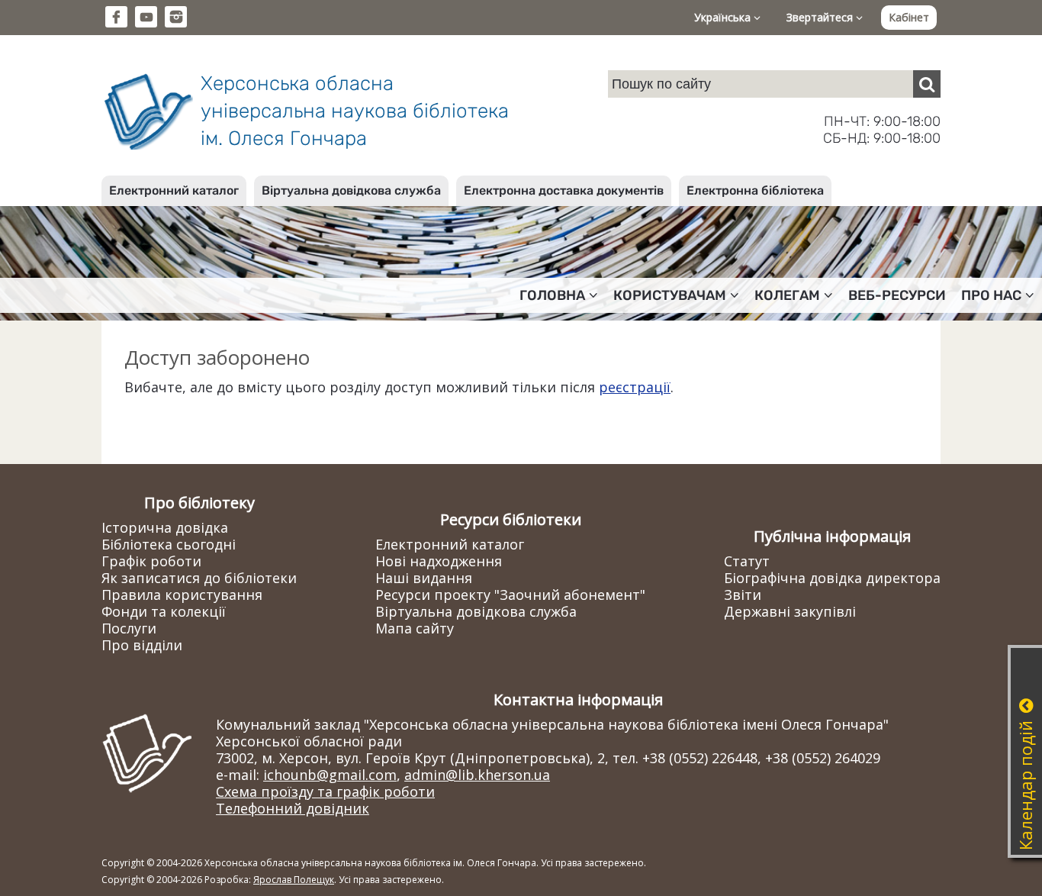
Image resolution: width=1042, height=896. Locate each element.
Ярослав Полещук (293, 879)
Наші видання (423, 578)
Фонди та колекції (163, 611)
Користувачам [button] (669, 295)
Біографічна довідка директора (832, 578)
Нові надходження (438, 561)
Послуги (128, 628)
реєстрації (635, 387)
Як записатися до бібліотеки (199, 578)
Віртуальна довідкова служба (351, 190)
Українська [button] (724, 17)
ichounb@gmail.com (330, 774)
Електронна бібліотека (755, 190)
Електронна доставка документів (564, 190)
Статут (747, 561)
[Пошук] (927, 84)
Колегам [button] (787, 295)
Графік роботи (151, 561)
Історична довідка (164, 527)
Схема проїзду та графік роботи (325, 791)
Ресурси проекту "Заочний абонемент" (510, 594)
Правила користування (181, 594)
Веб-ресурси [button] (897, 295)
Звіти (742, 594)
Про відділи (141, 645)
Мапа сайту (414, 628)
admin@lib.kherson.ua (477, 774)
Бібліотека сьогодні (168, 544)
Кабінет (909, 17)
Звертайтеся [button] (821, 17)
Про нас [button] (991, 295)
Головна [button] (552, 295)
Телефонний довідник (292, 808)
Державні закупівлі (790, 611)
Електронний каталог (174, 190)
